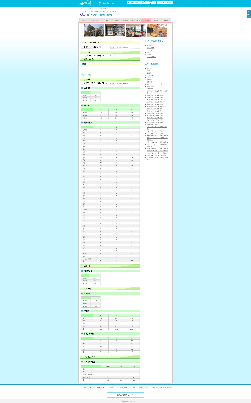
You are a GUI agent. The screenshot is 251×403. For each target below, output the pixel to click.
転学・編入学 (150, 48)
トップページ (82, 8)
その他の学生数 (151, 57)
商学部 (149, 77)
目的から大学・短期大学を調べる (139, 387)
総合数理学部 (150, 89)
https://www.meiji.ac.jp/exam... (119, 56)
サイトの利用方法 (122, 387)
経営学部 (149, 80)
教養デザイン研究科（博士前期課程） (157, 135)
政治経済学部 (150, 75)
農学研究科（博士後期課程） (155, 118)
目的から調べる (89, 8)
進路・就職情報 (115, 20)
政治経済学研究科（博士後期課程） (157, 106)
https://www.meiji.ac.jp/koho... (119, 83)
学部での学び (94, 20)
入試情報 (149, 45)
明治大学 (97, 8)
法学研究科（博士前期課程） (155, 95)
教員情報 (156, 20)
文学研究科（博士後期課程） (155, 102)
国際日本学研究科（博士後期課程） (157, 155)
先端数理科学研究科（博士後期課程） (157, 151)
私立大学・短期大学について (98, 387)
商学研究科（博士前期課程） (155, 97)
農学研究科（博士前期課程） (155, 111)
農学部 (149, 68)
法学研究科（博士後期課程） (155, 104)
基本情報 (166, 20)
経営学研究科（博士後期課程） (156, 115)
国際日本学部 (150, 86)
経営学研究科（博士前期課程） (156, 113)
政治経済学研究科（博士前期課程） (157, 100)
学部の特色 (84, 20)
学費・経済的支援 (135, 20)
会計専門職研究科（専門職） (155, 131)
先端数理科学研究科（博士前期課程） (157, 148)
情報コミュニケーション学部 (155, 84)
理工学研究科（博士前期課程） (156, 120)
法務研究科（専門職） (153, 124)
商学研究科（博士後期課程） (155, 109)
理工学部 (149, 82)
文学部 (149, 70)
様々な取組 (125, 20)
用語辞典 (111, 387)
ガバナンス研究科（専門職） (155, 133)
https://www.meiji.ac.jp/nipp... (119, 47)
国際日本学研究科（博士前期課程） (157, 153)
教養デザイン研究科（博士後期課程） (157, 142)
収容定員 (149, 52)
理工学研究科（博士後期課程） (156, 122)
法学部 (149, 73)
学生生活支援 (105, 20)
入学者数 (149, 50)
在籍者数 (149, 54)
